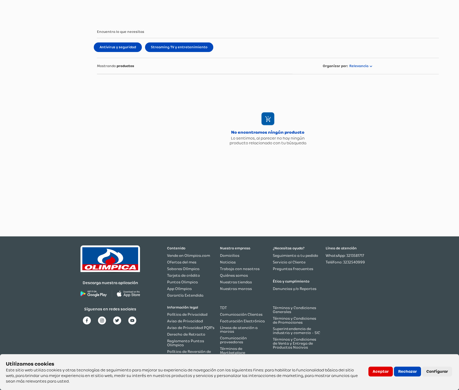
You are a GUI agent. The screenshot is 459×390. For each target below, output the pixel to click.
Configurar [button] (437, 371)
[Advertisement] (41, 119)
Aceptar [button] (381, 371)
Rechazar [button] (407, 371)
